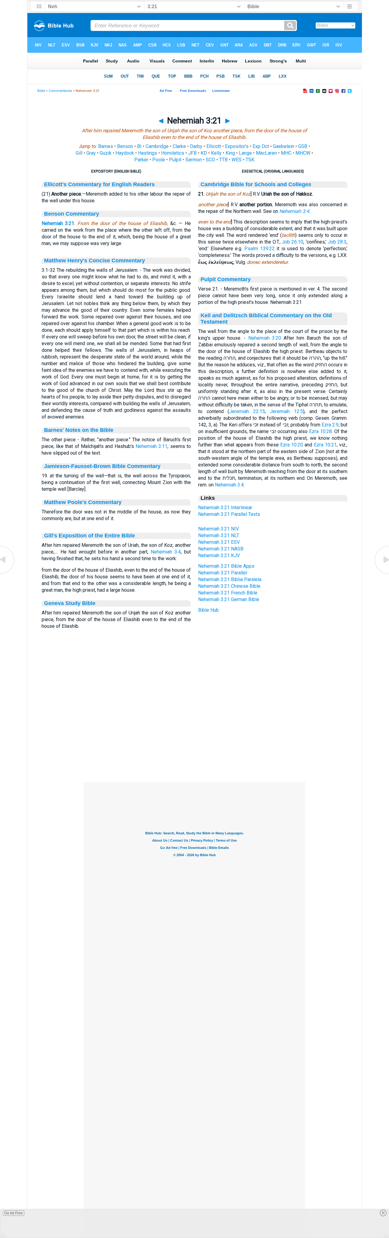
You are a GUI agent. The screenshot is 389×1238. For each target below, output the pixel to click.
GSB (302, 146)
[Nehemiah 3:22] (381, 573)
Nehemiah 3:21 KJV (219, 555)
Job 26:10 (292, 242)
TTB (223, 160)
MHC (286, 153)
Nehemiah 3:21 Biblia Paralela (229, 579)
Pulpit (175, 160)
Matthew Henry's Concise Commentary (94, 260)
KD (204, 153)
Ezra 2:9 (330, 425)
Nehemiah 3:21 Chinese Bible (229, 586)
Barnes (105, 146)
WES (237, 160)
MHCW (302, 153)
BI (139, 146)
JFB (192, 153)
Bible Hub (208, 610)
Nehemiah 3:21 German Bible (228, 599)
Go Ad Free (13, 1213)
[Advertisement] (194, 745)
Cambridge (157, 146)
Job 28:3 (337, 242)
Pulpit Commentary (226, 279)
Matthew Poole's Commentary (83, 502)
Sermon (193, 160)
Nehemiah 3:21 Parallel (222, 573)
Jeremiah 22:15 (247, 411)
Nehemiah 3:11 (151, 446)
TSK (250, 160)
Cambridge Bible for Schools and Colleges (256, 184)
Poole (158, 160)
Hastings (147, 153)
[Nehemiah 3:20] (7, 573)
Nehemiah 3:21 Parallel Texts (229, 514)
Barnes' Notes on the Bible (78, 430)
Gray (91, 153)
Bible (41, 91)
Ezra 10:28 (320, 431)
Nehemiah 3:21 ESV (219, 542)
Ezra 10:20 (291, 445)
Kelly (216, 153)
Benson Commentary (71, 214)
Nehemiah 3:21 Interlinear (225, 507)
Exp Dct (261, 146)
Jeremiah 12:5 (286, 411)
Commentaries (60, 91)
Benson (125, 146)
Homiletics (172, 153)
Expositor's (237, 146)
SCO (210, 160)
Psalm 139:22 (259, 248)
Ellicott (213, 146)
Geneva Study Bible (69, 603)
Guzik (106, 153)
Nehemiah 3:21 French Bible (227, 593)
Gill (79, 153)
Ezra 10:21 (325, 445)
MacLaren (266, 153)
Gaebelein (283, 146)
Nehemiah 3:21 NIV (218, 529)
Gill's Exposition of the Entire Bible (89, 536)
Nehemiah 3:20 (264, 338)
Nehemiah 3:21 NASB (220, 549)
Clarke (179, 146)
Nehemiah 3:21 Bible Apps (226, 566)
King (230, 153)
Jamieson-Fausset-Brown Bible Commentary (102, 466)
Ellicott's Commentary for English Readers (99, 184)
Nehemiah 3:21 (58, 223)
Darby (196, 146)
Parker (141, 160)
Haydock (124, 153)
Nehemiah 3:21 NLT (218, 535)
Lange (245, 153)
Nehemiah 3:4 (166, 552)
